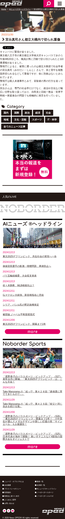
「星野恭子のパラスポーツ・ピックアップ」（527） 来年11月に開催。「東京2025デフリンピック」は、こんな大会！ (32, 379)
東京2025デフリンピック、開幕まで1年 (24, 324)
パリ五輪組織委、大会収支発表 (20, 275)
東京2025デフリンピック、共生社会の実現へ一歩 (30, 256)
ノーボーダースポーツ (44, 492)
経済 (37, 112)
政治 (27, 112)
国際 (16, 112)
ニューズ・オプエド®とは (14, 481)
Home (3, 9)
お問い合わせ (9, 503)
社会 (48, 112)
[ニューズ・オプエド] (11, 3)
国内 (6, 112)
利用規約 (7, 492)
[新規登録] (32, 159)
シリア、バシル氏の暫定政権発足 (21, 304)
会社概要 (7, 485)
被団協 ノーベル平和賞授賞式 (19, 314)
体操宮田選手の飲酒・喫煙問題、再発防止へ (27, 266)
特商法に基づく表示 (11, 496)
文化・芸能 (20, 119)
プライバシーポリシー (12, 489)
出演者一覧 (40, 485)
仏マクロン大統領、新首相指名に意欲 (23, 295)
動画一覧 (39, 481)
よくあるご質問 (10, 500)
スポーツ (37, 119)
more (32, 331)
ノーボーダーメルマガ (44, 496)
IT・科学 (52, 119)
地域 (6, 119)
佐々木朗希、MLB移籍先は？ (18, 285)
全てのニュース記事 (14, 126)
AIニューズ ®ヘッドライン (20, 9)
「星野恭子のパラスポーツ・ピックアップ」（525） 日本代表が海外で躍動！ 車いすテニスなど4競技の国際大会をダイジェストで (32, 436)
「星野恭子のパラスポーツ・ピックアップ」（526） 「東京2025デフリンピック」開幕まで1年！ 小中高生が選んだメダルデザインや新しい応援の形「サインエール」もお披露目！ (32, 420)
